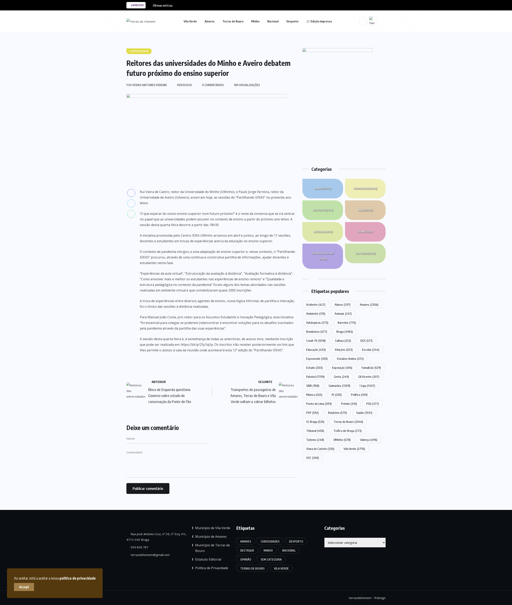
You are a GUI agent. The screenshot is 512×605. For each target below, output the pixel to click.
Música (314, 394)
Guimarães (339, 385)
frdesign (380, 598)
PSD (372, 403)
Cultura (343, 340)
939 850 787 (139, 547)
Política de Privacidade (211, 568)
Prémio (349, 403)
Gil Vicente (368, 376)
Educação (316, 349)
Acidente (315, 304)
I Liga (367, 385)
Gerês (341, 376)
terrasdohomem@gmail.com (150, 555)
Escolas (370, 349)
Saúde (364, 412)
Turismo (315, 439)
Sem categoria (271, 559)
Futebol (315, 376)
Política (359, 394)
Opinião (365, 231)
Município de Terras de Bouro (212, 548)
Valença (368, 439)
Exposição (342, 367)
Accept (24, 587)
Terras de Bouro (232, 21)
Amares (210, 21)
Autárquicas (317, 322)
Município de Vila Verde (212, 528)
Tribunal (315, 430)
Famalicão (371, 367)
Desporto (292, 21)
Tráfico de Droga (347, 430)
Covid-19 (316, 340)
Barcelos (347, 322)
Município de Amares (211, 536)
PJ (337, 394)
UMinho (342, 439)
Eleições (344, 349)
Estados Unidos (350, 358)
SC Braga (315, 421)
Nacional (273, 21)
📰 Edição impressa (319, 21)
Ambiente (315, 313)
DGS (366, 340)
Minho (255, 21)
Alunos (342, 304)
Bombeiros (316, 331)
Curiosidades (365, 188)
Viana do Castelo (320, 448)
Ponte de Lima (319, 403)
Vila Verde (190, 21)
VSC (312, 457)
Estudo (314, 367)
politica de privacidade (78, 578)
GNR (312, 385)
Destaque (247, 550)
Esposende (317, 358)
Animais (343, 313)
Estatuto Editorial (208, 559)
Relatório (337, 412)
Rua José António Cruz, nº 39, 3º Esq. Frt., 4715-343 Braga (156, 537)
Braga (344, 331)
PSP (312, 412)
